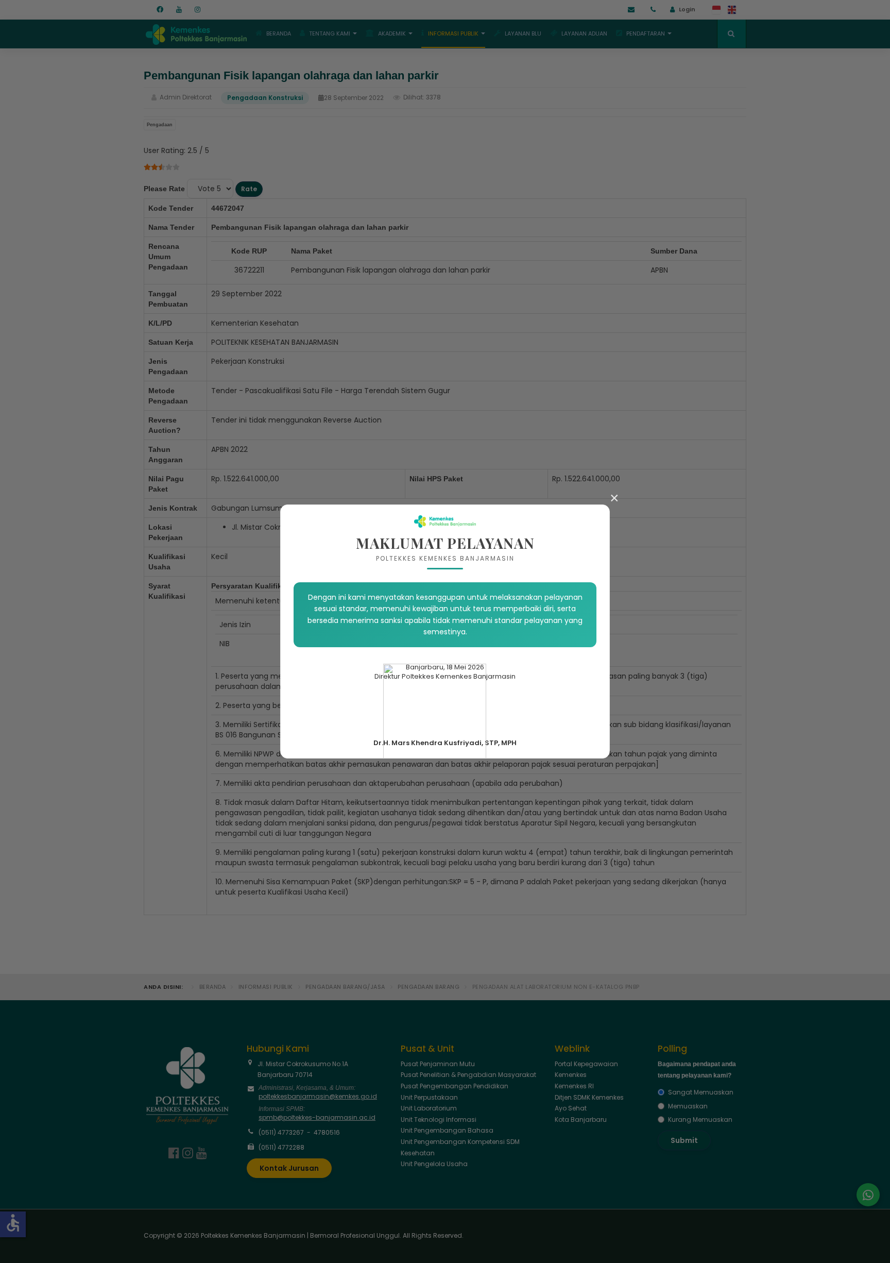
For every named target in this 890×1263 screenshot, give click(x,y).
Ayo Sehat (571, 1108)
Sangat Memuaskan (700, 1092)
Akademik (392, 33)
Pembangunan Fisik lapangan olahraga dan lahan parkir (291, 75)
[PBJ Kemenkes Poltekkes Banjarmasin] (195, 32)
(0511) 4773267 (281, 1132)
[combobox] (731, 34)
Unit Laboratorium (429, 1108)
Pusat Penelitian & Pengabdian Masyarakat (468, 1074)
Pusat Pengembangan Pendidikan (454, 1086)
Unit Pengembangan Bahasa (447, 1130)
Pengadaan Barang (428, 987)
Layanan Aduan (584, 33)
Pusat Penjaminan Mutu (438, 1063)
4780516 (327, 1132)
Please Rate (164, 188)
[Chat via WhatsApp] (868, 1194)
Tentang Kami (329, 33)
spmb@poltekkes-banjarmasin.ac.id (317, 1117)
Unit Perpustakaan (429, 1097)
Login (687, 9)
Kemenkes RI (574, 1086)
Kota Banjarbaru (581, 1119)
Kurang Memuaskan (700, 1119)
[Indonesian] (717, 10)
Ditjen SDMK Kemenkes (589, 1097)
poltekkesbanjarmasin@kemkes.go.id (318, 1096)
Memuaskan (688, 1106)
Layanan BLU (523, 33)
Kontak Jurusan (289, 1168)
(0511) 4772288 (281, 1147)
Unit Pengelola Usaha (434, 1163)
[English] (732, 10)
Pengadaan (160, 124)
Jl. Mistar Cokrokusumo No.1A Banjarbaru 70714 (303, 1069)
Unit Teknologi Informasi (438, 1119)
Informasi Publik (453, 33)
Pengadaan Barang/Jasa (345, 987)
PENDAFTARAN (645, 33)
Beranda (278, 33)
